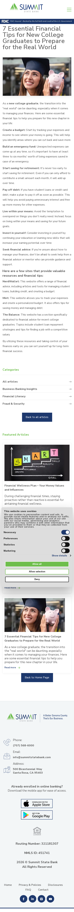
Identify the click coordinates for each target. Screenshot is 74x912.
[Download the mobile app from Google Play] (37, 815)
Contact (43, 890)
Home (8, 885)
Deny (37, 579)
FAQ (28, 890)
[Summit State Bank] (37, 720)
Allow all (37, 564)
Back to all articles (37, 417)
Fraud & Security (13, 404)
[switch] (65, 538)
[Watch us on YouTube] (50, 899)
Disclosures (55, 885)
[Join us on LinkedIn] (33, 899)
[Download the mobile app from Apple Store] (37, 803)
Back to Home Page (37, 677)
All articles (10, 382)
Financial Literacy (14, 396)
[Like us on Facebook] (24, 899)
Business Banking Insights (20, 389)
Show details (59, 555)
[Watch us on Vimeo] (42, 899)
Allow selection (37, 571)
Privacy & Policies (30, 885)
